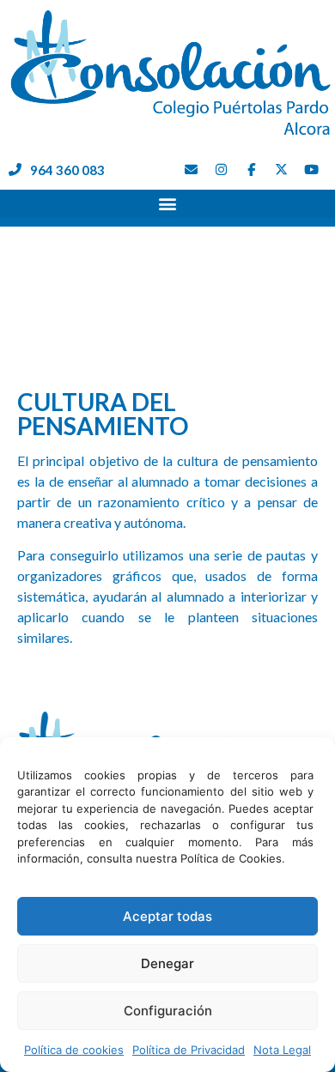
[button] (167, 204)
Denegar (167, 963)
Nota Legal (282, 1050)
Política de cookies (74, 1050)
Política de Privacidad (188, 1050)
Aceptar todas (167, 916)
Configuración (168, 1010)
